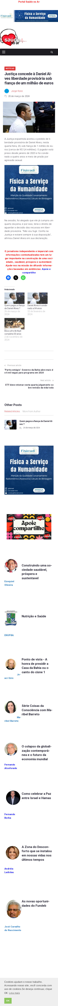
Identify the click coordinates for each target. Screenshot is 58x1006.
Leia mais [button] (14, 993)
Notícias (10, 68)
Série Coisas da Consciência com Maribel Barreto (37, 710)
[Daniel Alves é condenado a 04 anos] (38, 298)
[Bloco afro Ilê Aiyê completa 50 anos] (14, 323)
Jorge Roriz (17, 91)
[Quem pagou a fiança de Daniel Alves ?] (14, 298)
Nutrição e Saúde (34, 616)
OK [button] (8, 1000)
